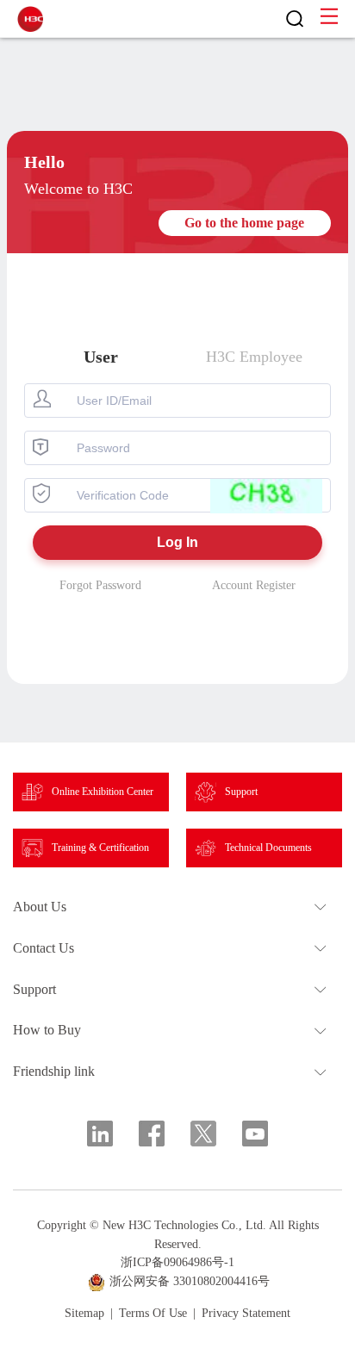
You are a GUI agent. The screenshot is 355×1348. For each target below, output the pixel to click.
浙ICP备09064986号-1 (177, 1262)
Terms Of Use (153, 1314)
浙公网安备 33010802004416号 (189, 1281)
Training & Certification (100, 848)
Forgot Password (100, 585)
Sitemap (84, 1314)
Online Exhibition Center (102, 792)
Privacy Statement (246, 1314)
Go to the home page (244, 222)
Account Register (254, 585)
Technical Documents (268, 848)
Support (241, 792)
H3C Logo (30, 19)
